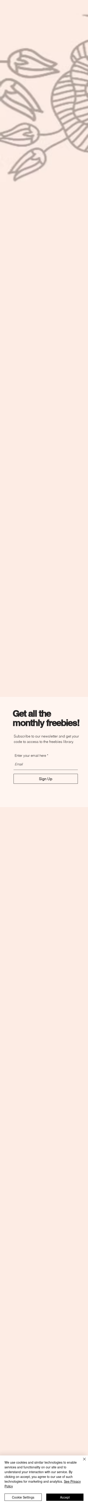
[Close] (81, 1461)
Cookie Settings (23, 1497)
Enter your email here (30, 755)
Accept (65, 1497)
